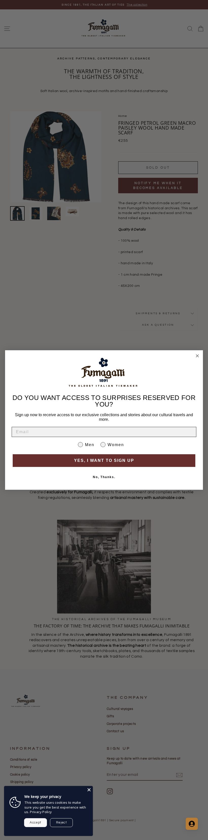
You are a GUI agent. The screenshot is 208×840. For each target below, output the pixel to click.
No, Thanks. (104, 477)
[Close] (89, 789)
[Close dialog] (197, 356)
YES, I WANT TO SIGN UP (104, 460)
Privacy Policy (41, 812)
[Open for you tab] (192, 824)
